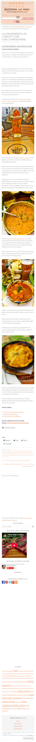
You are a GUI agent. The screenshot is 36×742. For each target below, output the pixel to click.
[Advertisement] (19, 433)
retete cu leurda (23, 681)
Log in (18, 721)
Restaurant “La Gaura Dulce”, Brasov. (14, 412)
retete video (13, 708)
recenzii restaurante (9, 453)
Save (16, 21)
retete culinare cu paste (16, 685)
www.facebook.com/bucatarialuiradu (18, 423)
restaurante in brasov (6, 455)
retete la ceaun (20, 695)
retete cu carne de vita (24, 678)
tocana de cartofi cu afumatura (10, 101)
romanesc (28, 708)
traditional (5, 711)
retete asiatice (28, 673)
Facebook (18, 572)
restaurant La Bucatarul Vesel (26, 453)
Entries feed (18, 723)
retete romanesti (14, 698)
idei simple (26, 671)
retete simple (8, 701)
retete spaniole (18, 701)
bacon (3, 671)
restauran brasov (16, 453)
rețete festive (21, 708)
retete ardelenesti (21, 673)
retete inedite (23, 691)
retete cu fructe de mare (12, 681)
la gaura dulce (25, 452)
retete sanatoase (27, 698)
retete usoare (18, 705)
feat (16, 670)
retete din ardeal (21, 688)
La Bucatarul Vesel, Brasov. (11, 414)
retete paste (25, 695)
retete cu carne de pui (14, 678)
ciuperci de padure (9, 671)
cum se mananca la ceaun (22, 450)
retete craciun (11, 676)
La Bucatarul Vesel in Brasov (10, 452)
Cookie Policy (30, 735)
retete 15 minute (13, 673)
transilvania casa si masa (15, 455)
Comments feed (18, 726)
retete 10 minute (5, 673)
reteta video (30, 671)
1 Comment (16, 41)
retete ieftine (14, 691)
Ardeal (8, 449)
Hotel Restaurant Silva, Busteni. (12, 416)
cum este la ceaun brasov (12, 450)
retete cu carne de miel (21, 676)
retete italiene (13, 695)
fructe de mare (20, 671)
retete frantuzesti (29, 688)
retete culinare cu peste (26, 685)
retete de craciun (14, 688)
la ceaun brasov (19, 452)
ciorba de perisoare (24, 99)
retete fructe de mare (6, 691)
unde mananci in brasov (25, 455)
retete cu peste (6, 688)
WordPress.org (18, 728)
